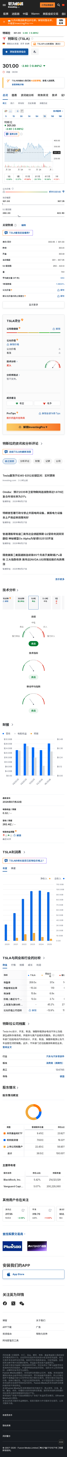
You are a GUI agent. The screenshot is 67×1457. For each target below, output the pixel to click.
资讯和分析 (27, 95)
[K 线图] (6, 111)
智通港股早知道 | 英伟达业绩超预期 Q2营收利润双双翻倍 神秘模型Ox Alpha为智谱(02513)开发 (33, 536)
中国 (25, 14)
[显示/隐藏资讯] (22, 111)
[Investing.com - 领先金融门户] (15, 5)
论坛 (63, 95)
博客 (5, 1320)
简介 (12, 103)
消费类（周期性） (55, 1063)
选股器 (16, 14)
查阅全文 (7, 1047)
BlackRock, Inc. (12, 1179)
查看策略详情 (18, 84)
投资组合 (7, 1333)
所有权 (21, 103)
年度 (5, 868)
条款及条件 (7, 1415)
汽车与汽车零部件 (55, 1056)
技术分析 (9, 590)
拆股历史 (43, 103)
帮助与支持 (41, 1333)
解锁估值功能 (55, 192)
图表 (14, 95)
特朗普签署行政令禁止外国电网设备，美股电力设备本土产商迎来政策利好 (32, 515)
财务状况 (43, 95)
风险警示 (6, 1436)
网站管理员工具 (11, 1340)
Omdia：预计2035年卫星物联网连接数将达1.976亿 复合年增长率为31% (33, 494)
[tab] (7, 602)
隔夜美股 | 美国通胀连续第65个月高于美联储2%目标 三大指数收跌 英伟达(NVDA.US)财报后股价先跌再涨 (33, 559)
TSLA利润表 (12, 852)
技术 (54, 95)
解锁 (34, 1010)
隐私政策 (6, 1425)
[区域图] (10, 111)
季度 (13, 868)
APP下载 (7, 1327)
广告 (38, 1327)
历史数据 (32, 103)
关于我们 (40, 1320)
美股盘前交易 (50, 14)
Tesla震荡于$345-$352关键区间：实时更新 (29, 475)
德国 (62, 1076)
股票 (5, 14)
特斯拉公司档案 (14, 1024)
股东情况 (9, 1087)
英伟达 (8, 1209)
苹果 (34, 1209)
